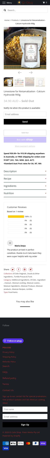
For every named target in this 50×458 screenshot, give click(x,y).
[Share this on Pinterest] (24, 269)
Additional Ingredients (21, 280)
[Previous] (19, 72)
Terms (6, 384)
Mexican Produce (28, 286)
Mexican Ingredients (12, 286)
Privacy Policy (8, 352)
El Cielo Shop (15, 432)
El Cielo (34, 280)
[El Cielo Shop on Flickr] (3, 332)
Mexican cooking (19, 283)
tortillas (29, 289)
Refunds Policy (9, 361)
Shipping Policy (9, 357)
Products (15, 20)
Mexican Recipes (19, 289)
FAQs (5, 372)
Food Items (12, 292)
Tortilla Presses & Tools (23, 276)
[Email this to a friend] (30, 269)
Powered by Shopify (11, 435)
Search (6, 366)
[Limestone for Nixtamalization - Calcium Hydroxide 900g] (25, 48)
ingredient (41, 280)
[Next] (30, 72)
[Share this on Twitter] (12, 269)
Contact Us (8, 390)
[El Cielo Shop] (25, 2)
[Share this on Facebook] (18, 269)
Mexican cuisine (33, 283)
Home (6, 20)
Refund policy (9, 378)
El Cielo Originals (20, 273)
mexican (8, 283)
